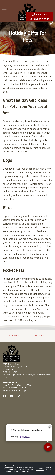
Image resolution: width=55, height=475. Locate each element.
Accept (40, 469)
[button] (48, 447)
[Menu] (4, 11)
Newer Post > (42, 335)
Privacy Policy (48, 469)
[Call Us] (51, 23)
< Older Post (12, 335)
